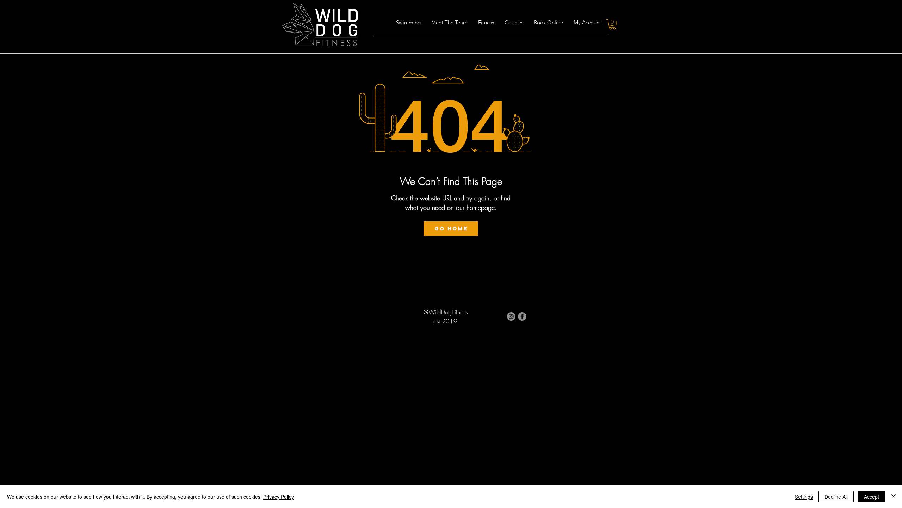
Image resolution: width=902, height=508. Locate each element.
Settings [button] (804, 496)
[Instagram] (511, 316)
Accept (871, 496)
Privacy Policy (278, 496)
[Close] (893, 496)
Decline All (836, 496)
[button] (486, 25)
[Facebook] (522, 316)
